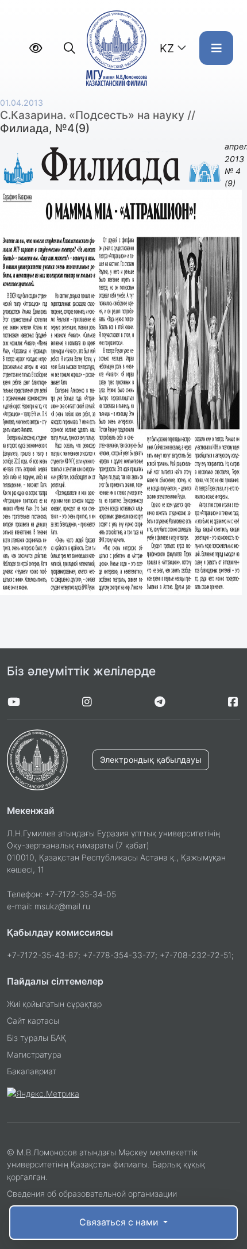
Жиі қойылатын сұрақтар (54, 1004)
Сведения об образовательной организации (92, 1193)
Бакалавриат (31, 1071)
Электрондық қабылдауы (151, 759)
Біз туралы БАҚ (36, 1038)
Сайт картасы (33, 1020)
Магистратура (34, 1054)
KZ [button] (167, 48)
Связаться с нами (119, 1222)
